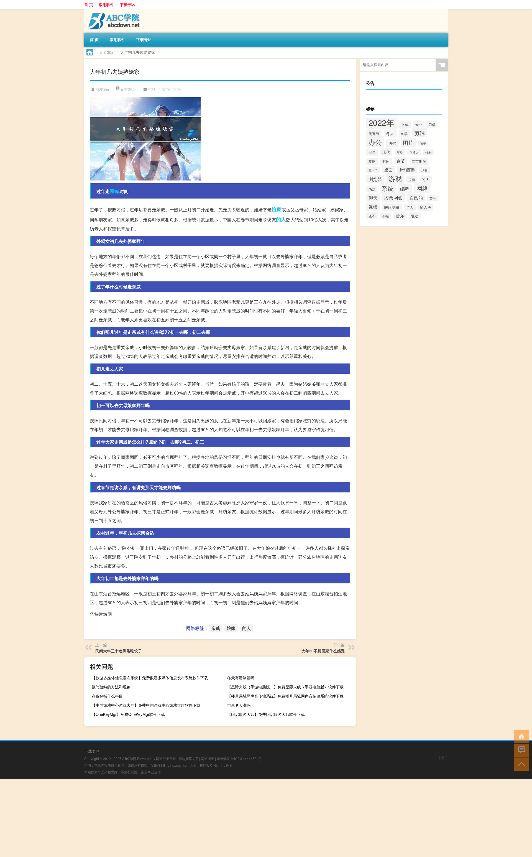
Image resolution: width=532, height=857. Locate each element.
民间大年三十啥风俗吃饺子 (118, 650)
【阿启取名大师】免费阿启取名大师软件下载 (266, 714)
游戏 (395, 178)
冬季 (404, 133)
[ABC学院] (113, 11)
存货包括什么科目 (107, 696)
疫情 (411, 179)
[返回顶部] (520, 763)
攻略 (372, 161)
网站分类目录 (166, 758)
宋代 (386, 152)
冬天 (390, 133)
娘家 (277, 209)
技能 (428, 152)
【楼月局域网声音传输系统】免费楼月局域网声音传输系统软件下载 (285, 696)
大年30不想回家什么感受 (323, 650)
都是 (385, 216)
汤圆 (424, 170)
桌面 (388, 169)
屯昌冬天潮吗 (238, 705)
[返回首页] (520, 736)
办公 (375, 142)
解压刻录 (392, 207)
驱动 (414, 215)
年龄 (400, 152)
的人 (281, 219)
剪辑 (419, 132)
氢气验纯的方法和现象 (111, 687)
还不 (372, 215)
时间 (386, 161)
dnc (107, 90)
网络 (422, 188)
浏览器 (375, 179)
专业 (418, 124)
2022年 (381, 122)
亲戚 (115, 191)
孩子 (423, 143)
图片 (408, 142)
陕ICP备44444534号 (246, 758)
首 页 (88, 4)
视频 (373, 207)
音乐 (400, 215)
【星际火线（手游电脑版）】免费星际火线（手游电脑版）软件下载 (285, 687)
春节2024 (107, 52)
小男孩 (443, 757)
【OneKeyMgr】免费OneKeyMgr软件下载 (128, 714)
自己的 (416, 198)
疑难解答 (223, 758)
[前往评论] (520, 750)
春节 (400, 160)
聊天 (373, 198)
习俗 (432, 124)
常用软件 (106, 4)
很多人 (414, 152)
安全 (372, 152)
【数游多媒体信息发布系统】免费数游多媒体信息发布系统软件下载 (150, 677)
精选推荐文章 (188, 758)
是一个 (373, 170)
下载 (405, 124)
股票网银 (393, 197)
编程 (405, 188)
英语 (432, 198)
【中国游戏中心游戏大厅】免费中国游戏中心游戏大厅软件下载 (146, 705)
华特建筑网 (101, 614)
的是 (372, 189)
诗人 (409, 207)
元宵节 (374, 133)
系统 (387, 188)
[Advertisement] (166, 818)
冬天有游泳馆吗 (240, 677)
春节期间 (419, 161)
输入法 (425, 207)
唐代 (392, 143)
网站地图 (207, 758)
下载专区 (127, 4)
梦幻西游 (407, 169)
